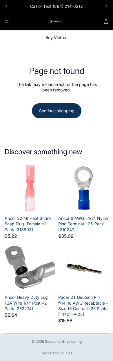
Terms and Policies (56, 353)
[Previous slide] (6, 6)
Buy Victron (56, 37)
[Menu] (6, 21)
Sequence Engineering (63, 341)
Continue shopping (56, 110)
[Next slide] (106, 6)
